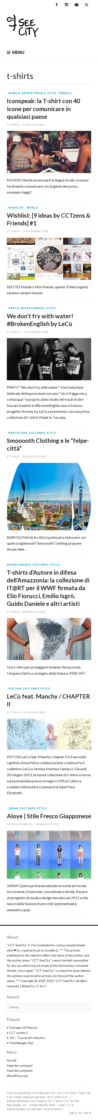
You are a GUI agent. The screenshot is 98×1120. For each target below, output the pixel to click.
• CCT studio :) (17, 1033)
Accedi (11, 1060)
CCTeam (13, 124)
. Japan (12, 808)
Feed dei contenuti (19, 1065)
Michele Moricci (20, 824)
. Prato (13, 308)
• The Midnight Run (20, 1043)
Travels (65, 93)
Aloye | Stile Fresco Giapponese (49, 816)
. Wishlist (15, 207)
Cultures (37, 432)
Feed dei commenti (20, 1070)
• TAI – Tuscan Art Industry (26, 1038)
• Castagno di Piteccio (22, 1027)
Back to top (79, 1113)
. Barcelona (17, 432)
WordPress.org (17, 1076)
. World (13, 93)
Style (52, 93)
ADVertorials (34, 93)
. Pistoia (14, 688)
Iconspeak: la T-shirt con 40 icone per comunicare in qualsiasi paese (43, 108)
